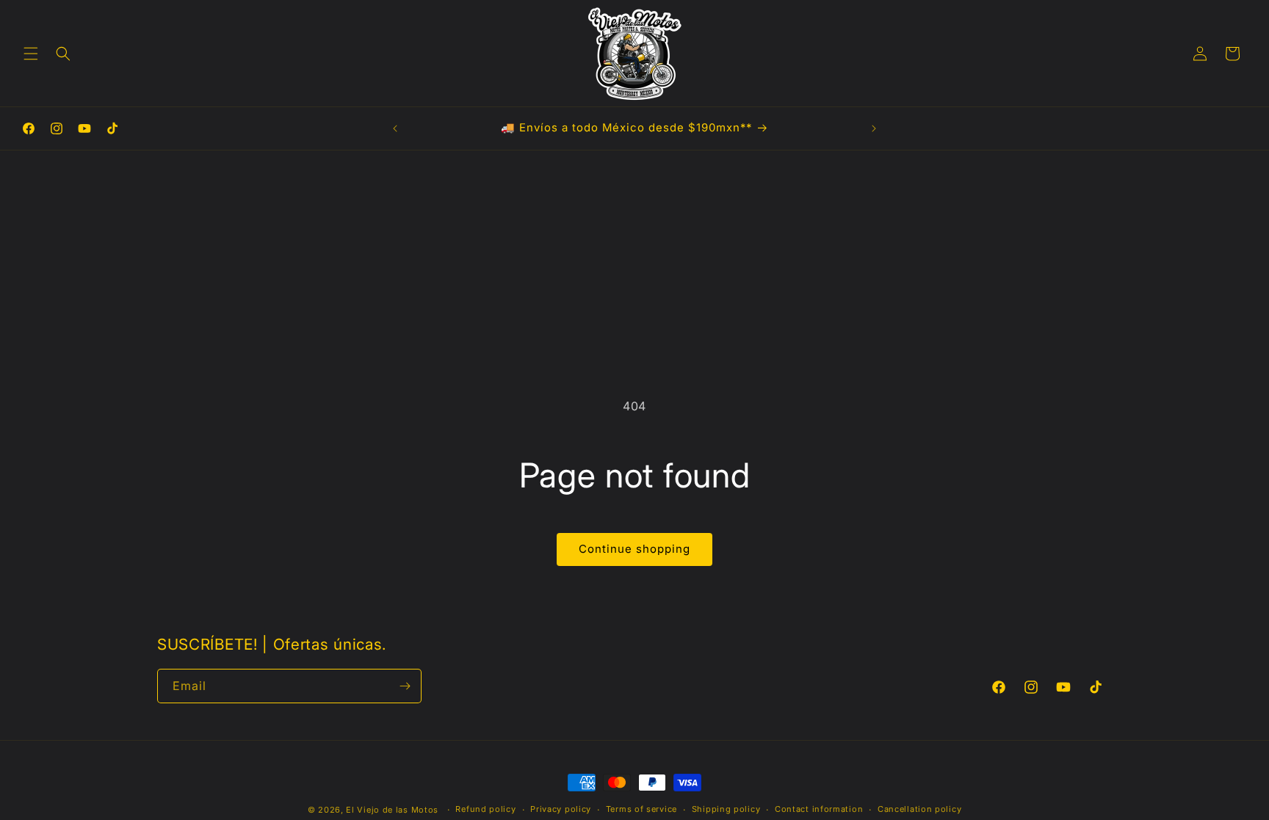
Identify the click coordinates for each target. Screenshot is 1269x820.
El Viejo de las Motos (392, 810)
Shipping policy (726, 809)
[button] (31, 53)
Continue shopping (634, 549)
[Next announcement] (874, 128)
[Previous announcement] (395, 128)
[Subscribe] (404, 686)
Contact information (819, 809)
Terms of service (641, 809)
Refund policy (485, 809)
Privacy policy (560, 809)
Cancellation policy (919, 809)
